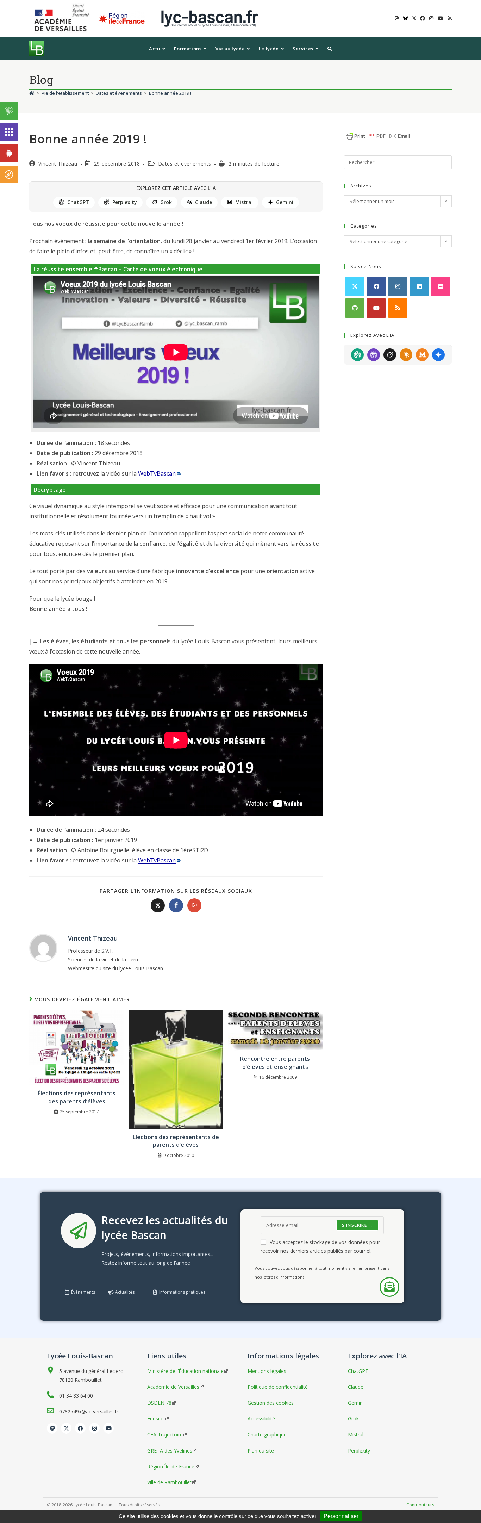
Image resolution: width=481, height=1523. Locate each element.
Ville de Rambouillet (169, 1482)
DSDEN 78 (159, 1402)
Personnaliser (341, 1516)
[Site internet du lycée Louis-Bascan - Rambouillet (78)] (209, 18)
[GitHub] (354, 308)
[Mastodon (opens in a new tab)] (397, 18)
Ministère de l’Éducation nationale (185, 1371)
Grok (166, 202)
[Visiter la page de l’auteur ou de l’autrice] (43, 947)
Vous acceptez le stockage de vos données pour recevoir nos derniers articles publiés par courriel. (320, 1246)
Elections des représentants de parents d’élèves (176, 1141)
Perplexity (124, 202)
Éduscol (156, 1418)
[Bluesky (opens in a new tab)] (405, 18)
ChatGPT (78, 202)
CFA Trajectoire (165, 1434)
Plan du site (261, 1450)
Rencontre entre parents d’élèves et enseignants (275, 1062)
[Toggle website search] (330, 48)
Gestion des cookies (271, 1402)
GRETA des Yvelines (169, 1450)
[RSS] (397, 308)
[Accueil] (32, 93)
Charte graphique (267, 1434)
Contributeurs (420, 1505)
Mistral (244, 202)
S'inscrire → (357, 1225)
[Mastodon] (52, 1428)
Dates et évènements (184, 163)
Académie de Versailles (173, 1386)
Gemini (284, 202)
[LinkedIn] (419, 286)
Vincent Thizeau (57, 163)
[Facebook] (376, 286)
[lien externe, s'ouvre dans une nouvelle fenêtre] (63, 18)
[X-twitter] (66, 1428)
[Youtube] (376, 308)
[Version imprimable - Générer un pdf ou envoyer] (378, 135)
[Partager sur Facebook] (176, 905)
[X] (354, 286)
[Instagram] (397, 286)
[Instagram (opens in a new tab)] (431, 18)
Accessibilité (261, 1418)
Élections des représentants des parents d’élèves (76, 1097)
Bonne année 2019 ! (170, 93)
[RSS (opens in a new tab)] (448, 18)
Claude (203, 202)
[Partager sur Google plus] (194, 905)
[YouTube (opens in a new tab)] (440, 18)
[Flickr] (440, 286)
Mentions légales (267, 1371)
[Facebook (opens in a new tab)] (422, 18)
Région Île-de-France (170, 1466)
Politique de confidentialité (278, 1386)
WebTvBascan (157, 473)
